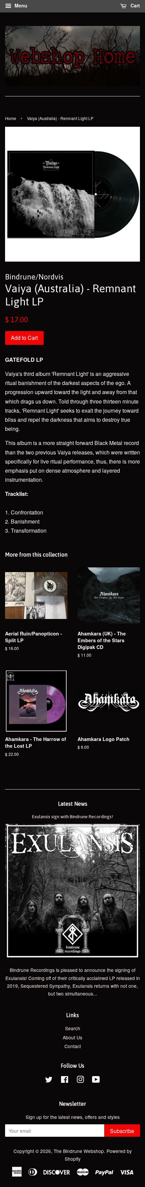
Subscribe (122, 1131)
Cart (134, 5)
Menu (20, 5)
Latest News (72, 804)
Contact (72, 1046)
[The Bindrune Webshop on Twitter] (49, 1080)
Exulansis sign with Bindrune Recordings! (72, 816)
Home (10, 118)
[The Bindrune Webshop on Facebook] (64, 1080)
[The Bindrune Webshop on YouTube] (96, 1080)
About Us (72, 1037)
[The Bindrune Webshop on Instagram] (80, 1080)
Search (72, 1028)
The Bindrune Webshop (79, 1151)
